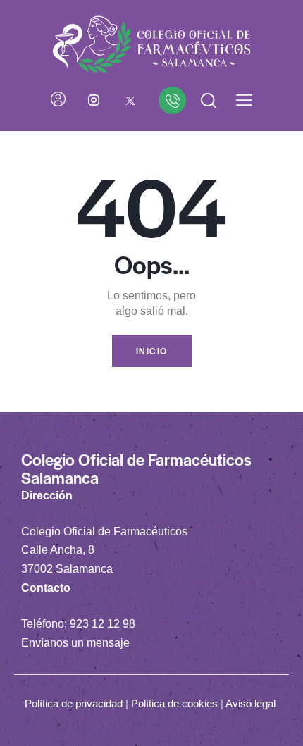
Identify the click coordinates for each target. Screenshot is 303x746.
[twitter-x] (130, 100)
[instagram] (94, 100)
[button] (244, 100)
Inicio (152, 350)
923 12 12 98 (102, 624)
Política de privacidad (74, 703)
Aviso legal (250, 703)
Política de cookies (174, 703)
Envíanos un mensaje (75, 643)
